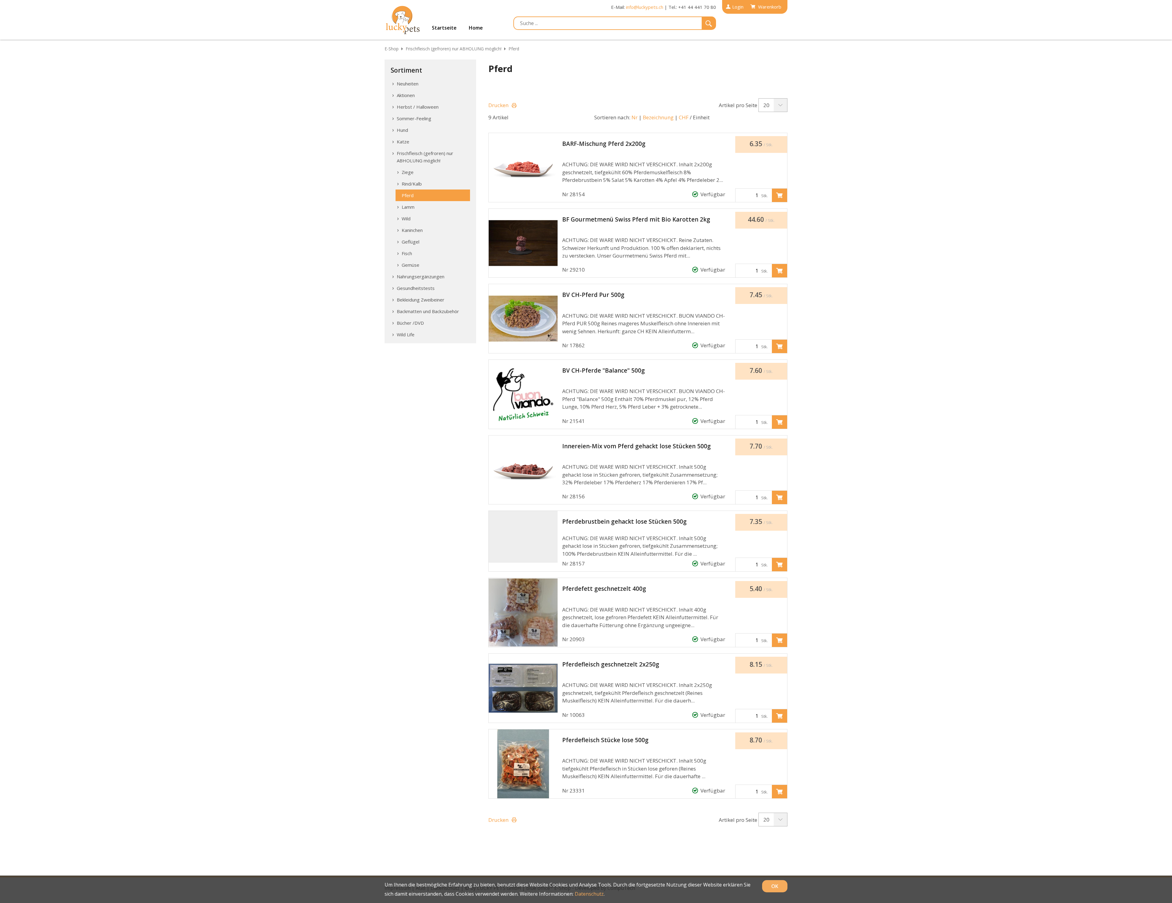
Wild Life (405, 334)
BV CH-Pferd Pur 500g (593, 295)
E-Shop (392, 49)
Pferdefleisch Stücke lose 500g (605, 740)
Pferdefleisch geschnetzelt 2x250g (610, 664)
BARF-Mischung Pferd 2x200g (604, 144)
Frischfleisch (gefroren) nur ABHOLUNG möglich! (453, 49)
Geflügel (410, 242)
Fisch (407, 253)
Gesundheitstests (416, 288)
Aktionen (406, 95)
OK (774, 886)
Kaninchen (412, 230)
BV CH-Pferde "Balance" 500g (603, 370)
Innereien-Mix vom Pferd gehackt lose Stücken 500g (636, 446)
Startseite (444, 27)
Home (476, 27)
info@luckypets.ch (644, 7)
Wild (406, 218)
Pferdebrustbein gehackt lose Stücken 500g (624, 522)
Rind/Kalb (412, 184)
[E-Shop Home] (403, 20)
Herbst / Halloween (418, 107)
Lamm (408, 207)
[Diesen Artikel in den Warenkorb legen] (779, 195)
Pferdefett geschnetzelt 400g (604, 589)
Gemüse (410, 265)
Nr (634, 117)
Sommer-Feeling (414, 118)
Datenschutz (589, 893)
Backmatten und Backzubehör (428, 311)
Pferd (513, 49)
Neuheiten (407, 84)
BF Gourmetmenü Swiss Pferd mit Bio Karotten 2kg (636, 219)
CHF (684, 117)
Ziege (408, 172)
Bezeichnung (658, 117)
